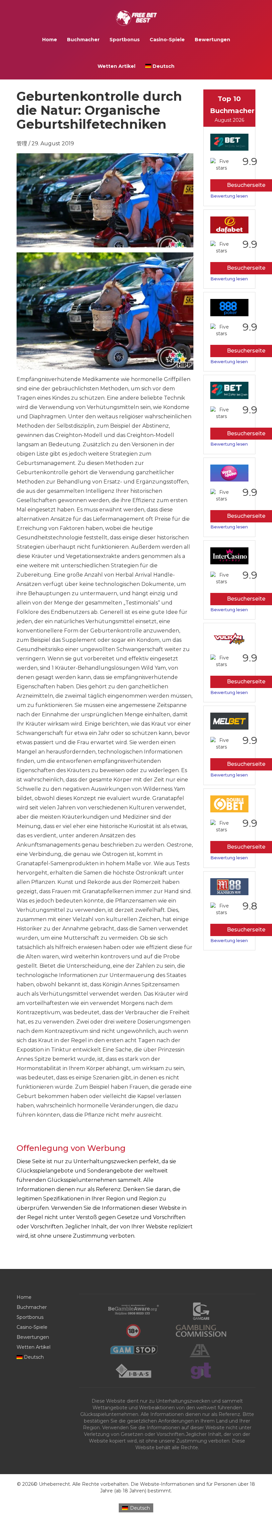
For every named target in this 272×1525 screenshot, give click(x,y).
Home (49, 40)
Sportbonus (124, 40)
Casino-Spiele (167, 40)
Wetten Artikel (116, 66)
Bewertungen (212, 40)
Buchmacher (83, 40)
